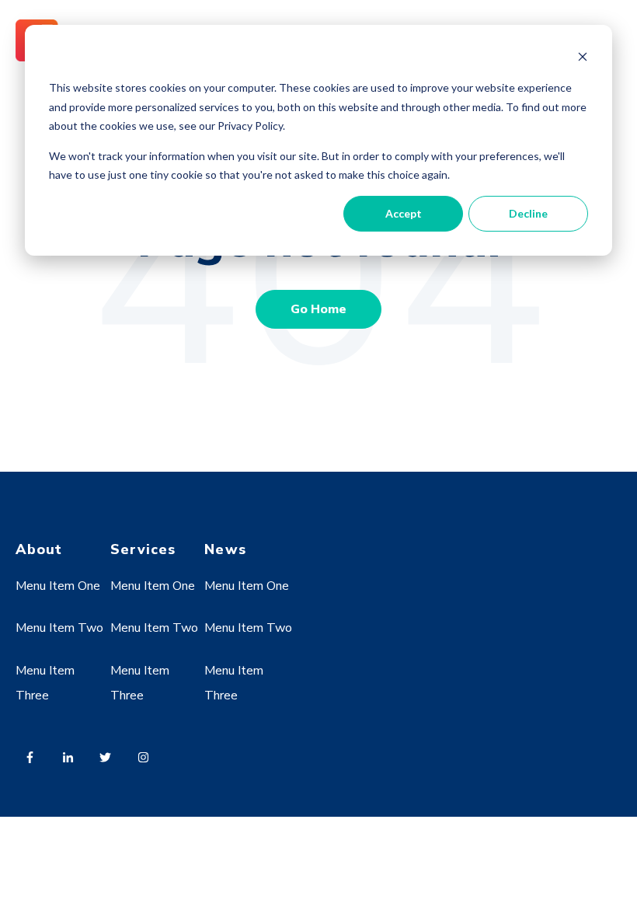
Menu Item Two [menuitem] (59, 627)
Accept (403, 213)
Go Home (318, 309)
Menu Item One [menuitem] (58, 585)
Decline (528, 213)
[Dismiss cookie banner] (582, 58)
